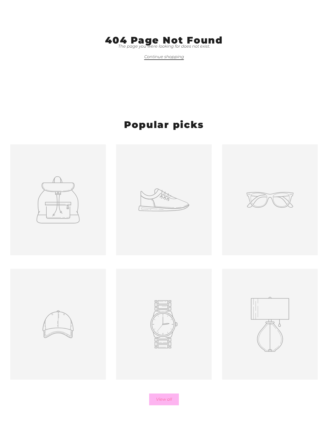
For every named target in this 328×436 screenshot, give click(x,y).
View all (164, 399)
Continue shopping (164, 56)
